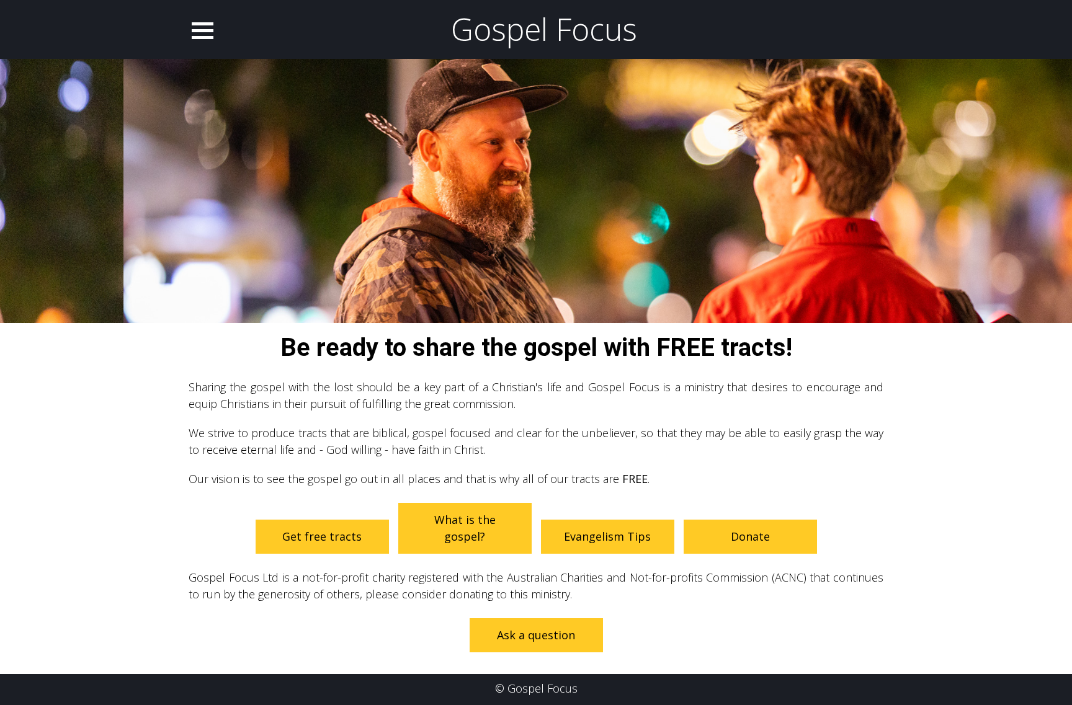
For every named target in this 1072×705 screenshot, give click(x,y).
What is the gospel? (465, 528)
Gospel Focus (544, 29)
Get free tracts (322, 536)
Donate (750, 536)
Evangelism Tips (607, 536)
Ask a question (536, 634)
